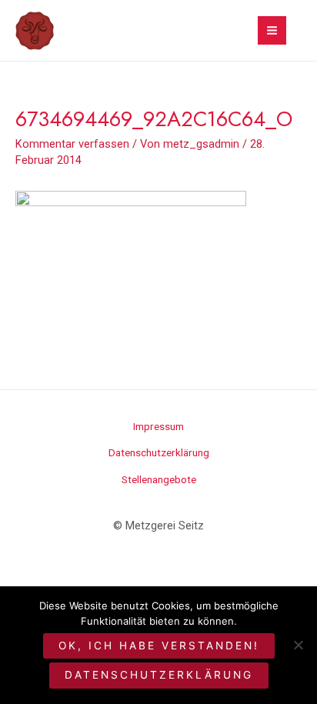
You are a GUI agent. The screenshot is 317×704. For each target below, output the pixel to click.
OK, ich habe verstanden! (158, 645)
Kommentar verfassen (72, 144)
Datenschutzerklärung (158, 452)
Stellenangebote (159, 479)
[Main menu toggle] (272, 30)
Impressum (158, 426)
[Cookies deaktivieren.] (297, 644)
